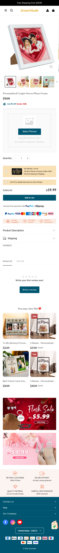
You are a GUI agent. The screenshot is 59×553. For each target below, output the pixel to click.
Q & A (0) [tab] (20, 261)
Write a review (29, 289)
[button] (6, 10)
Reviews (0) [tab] (7, 261)
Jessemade (32, 548)
